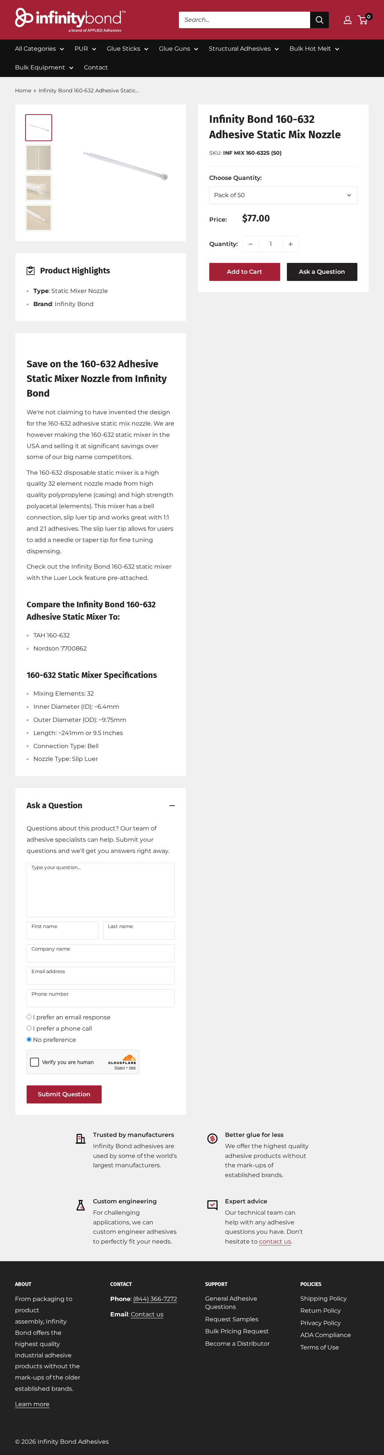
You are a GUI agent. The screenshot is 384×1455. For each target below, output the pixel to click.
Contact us (147, 1314)
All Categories (35, 48)
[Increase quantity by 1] (290, 244)
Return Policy (320, 1310)
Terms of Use (319, 1347)
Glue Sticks (123, 48)
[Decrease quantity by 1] (250, 244)
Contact (96, 67)
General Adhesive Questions (231, 1302)
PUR (81, 48)
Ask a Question (322, 271)
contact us (275, 1241)
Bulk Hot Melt (310, 48)
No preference (54, 1039)
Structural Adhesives (240, 48)
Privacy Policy (320, 1323)
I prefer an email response (72, 1017)
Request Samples (231, 1319)
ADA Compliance (325, 1335)
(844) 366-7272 (155, 1299)
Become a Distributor (237, 1343)
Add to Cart (244, 271)
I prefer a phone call (62, 1028)
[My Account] (347, 20)
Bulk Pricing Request (237, 1331)
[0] (363, 19)
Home (23, 90)
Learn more (32, 1404)
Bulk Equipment (40, 67)
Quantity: (223, 244)
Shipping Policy (323, 1298)
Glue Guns (174, 48)
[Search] (319, 20)
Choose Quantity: (252, 177)
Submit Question (64, 1094)
